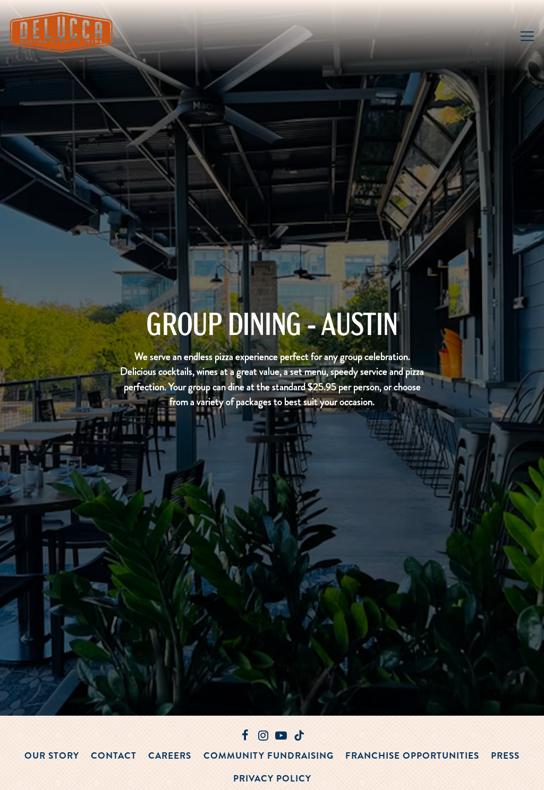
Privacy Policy (272, 778)
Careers (169, 755)
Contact (114, 755)
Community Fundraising (268, 755)
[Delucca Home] (63, 31)
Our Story (51, 755)
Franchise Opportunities (412, 755)
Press (505, 755)
